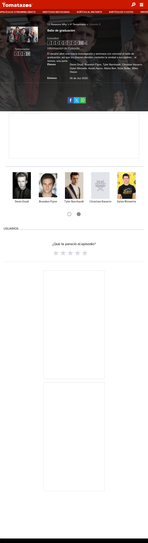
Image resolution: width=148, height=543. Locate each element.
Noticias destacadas (57, 12)
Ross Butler (123, 68)
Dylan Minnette (78, 68)
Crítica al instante (90, 12)
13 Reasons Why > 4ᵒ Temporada (66, 24)
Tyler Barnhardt (112, 64)
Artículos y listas (121, 12)
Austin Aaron (95, 68)
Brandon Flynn (93, 64)
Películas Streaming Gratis (18, 12)
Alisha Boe (110, 68)
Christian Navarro (132, 64)
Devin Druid (76, 64)
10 (85, 43)
